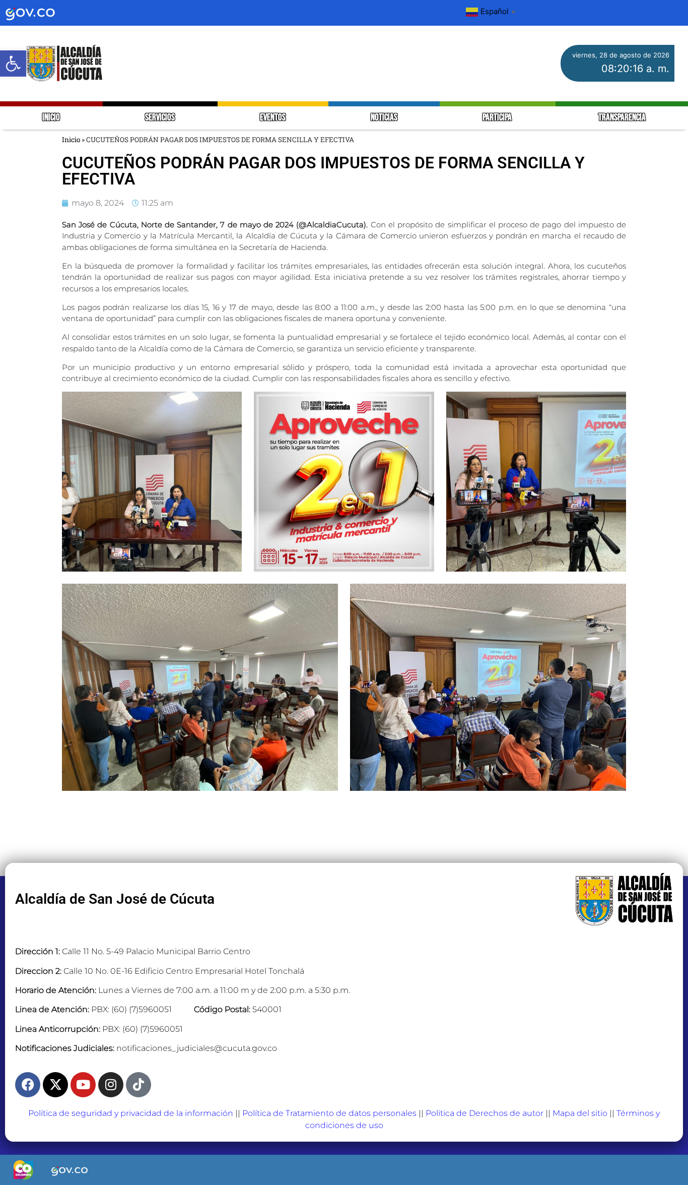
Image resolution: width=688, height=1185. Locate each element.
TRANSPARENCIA (622, 117)
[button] (13, 63)
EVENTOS (273, 117)
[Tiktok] (138, 1084)
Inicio (71, 139)
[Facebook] (27, 1084)
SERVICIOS (160, 117)
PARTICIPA (498, 117)
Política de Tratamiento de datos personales (329, 1113)
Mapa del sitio (580, 1113)
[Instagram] (110, 1084)
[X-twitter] (55, 1084)
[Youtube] (83, 1084)
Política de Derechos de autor (484, 1113)
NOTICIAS (384, 117)
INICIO (51, 117)
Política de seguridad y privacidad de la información (130, 1113)
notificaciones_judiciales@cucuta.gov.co (196, 1048)
